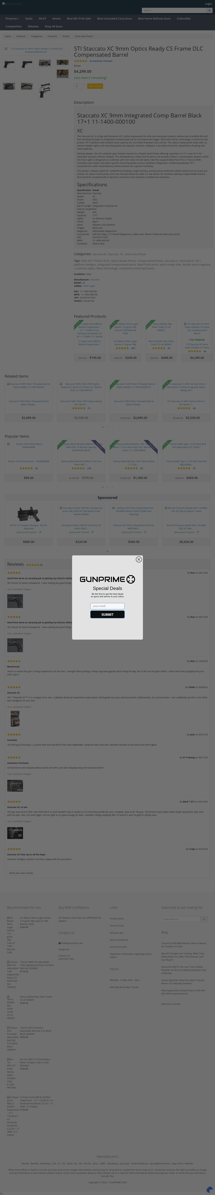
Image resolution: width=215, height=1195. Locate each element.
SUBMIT (107, 614)
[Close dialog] (139, 559)
